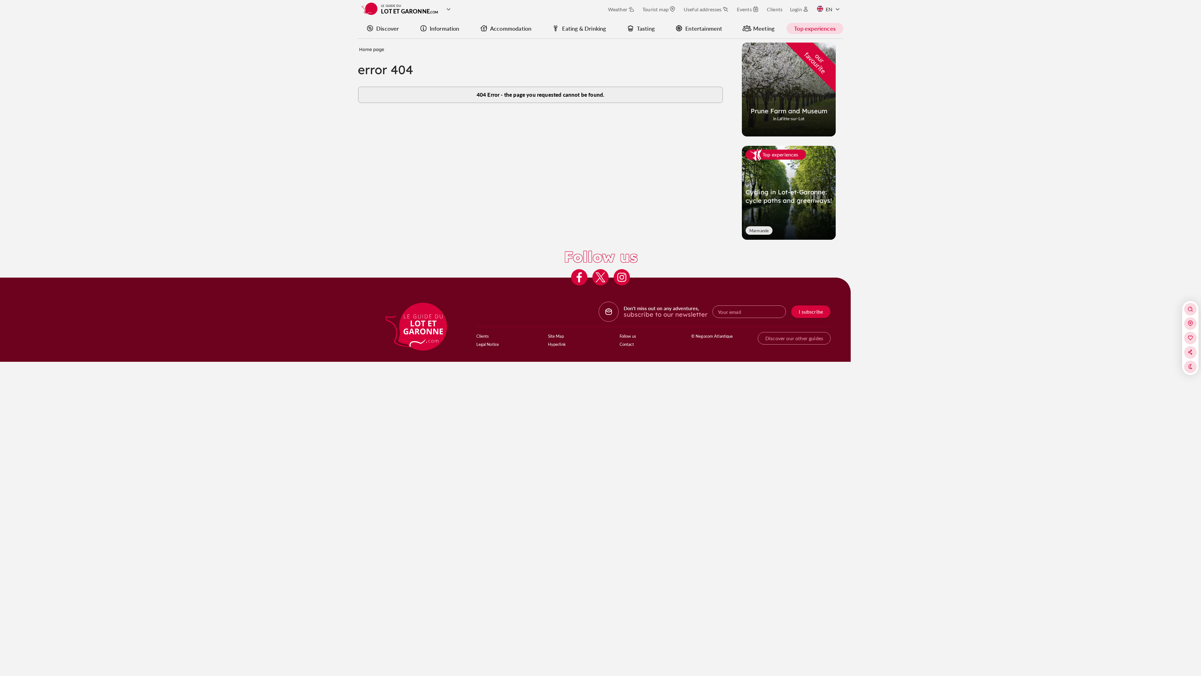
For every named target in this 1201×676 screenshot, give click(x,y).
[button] (1190, 309)
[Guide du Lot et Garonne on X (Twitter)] (600, 277)
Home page (371, 49)
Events (744, 9)
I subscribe (811, 311)
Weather (617, 9)
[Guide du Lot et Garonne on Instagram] (622, 277)
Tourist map (655, 9)
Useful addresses (703, 9)
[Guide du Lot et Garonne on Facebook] (579, 277)
